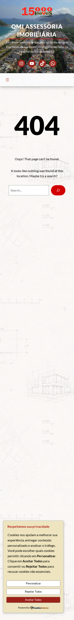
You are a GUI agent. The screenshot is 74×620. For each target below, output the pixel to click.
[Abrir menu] (7, 79)
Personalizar (33, 583)
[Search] (58, 190)
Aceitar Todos (33, 599)
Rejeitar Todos (33, 591)
